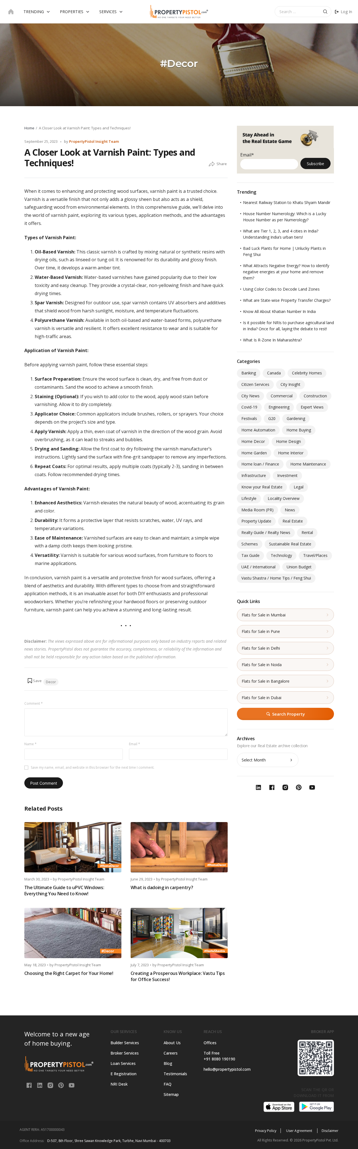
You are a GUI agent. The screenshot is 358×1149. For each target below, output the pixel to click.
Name (30, 744)
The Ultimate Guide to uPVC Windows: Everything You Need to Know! (64, 890)
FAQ (167, 1084)
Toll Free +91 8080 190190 (219, 1056)
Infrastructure (253, 475)
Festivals (249, 418)
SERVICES (108, 11)
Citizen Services (255, 384)
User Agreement (299, 1130)
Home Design (288, 441)
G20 (271, 418)
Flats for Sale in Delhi (261, 648)
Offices (210, 1042)
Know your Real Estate (261, 487)
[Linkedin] (40, 1085)
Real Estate (292, 521)
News (290, 509)
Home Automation (258, 430)
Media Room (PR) (257, 509)
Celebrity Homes (307, 373)
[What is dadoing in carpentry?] (179, 847)
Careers (171, 1053)
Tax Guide (250, 555)
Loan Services (123, 1063)
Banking (248, 373)
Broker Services (124, 1053)
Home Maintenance (308, 464)
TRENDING (33, 11)
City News (250, 395)
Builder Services (124, 1042)
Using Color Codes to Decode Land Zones (281, 289)
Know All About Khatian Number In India (279, 311)
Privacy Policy (265, 1130)
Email (134, 744)
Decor (51, 681)
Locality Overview (284, 498)
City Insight (290, 384)
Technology (281, 555)
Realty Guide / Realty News (265, 532)
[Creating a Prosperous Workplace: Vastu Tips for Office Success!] (179, 933)
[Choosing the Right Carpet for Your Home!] (72, 933)
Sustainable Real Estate (290, 544)
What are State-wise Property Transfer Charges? (287, 300)
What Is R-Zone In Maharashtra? (272, 340)
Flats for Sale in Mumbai (264, 615)
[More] (211, 164)
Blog (168, 1063)
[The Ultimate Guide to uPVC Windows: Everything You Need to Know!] (72, 847)
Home (29, 127)
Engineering (278, 407)
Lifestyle (248, 498)
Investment (287, 475)
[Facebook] (30, 1085)
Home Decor (253, 441)
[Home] (11, 11)
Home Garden (254, 452)
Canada (274, 373)
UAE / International (258, 566)
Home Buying (298, 430)
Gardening (296, 418)
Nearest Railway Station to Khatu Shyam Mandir (286, 202)
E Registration (123, 1073)
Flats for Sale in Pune (261, 631)
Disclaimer (330, 1130)
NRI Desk (119, 1084)
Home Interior (290, 452)
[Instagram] (51, 1085)
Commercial (282, 395)
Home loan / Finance (260, 464)
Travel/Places (315, 555)
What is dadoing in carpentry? (162, 887)
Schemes (249, 544)
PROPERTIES (71, 11)
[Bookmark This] (34, 680)
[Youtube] (71, 1085)
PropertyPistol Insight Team (94, 141)
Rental (307, 532)
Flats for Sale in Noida (262, 664)
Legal (298, 487)
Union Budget (299, 566)
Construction (315, 395)
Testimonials (175, 1073)
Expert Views (312, 407)
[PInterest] (61, 1085)
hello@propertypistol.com (226, 1069)
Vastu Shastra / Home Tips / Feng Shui (276, 578)
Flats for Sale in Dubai (261, 697)
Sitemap (171, 1094)
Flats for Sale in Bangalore (265, 681)
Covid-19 (249, 407)
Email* (247, 155)
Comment (33, 703)
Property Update (256, 521)
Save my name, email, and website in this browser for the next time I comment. (92, 767)
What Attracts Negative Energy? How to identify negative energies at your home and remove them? (286, 272)
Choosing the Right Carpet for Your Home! (68, 973)
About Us (172, 1042)
